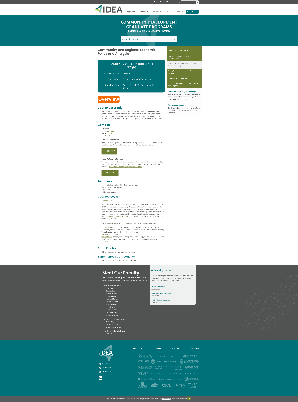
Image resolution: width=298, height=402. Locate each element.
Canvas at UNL (107, 200)
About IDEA (137, 348)
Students (143, 12)
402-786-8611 (111, 133)
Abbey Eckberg (111, 304)
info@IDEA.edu (106, 372)
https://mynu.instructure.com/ (120, 216)
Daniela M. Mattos (108, 131)
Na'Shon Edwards (112, 299)
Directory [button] (156, 12)
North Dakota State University (114, 331)
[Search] (197, 2)
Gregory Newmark (112, 302)
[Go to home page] (108, 10)
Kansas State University (112, 285)
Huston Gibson (111, 288)
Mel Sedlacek (106, 227)
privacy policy (166, 399)
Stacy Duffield (155, 302)
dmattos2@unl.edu (108, 136)
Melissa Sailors (107, 237)
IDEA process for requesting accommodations (125, 167)
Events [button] (179, 12)
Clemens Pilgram (111, 312)
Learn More (110, 173)
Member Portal (171, 2)
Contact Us (157, 2)
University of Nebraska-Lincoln (115, 319)
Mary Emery (110, 322)
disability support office (150, 162)
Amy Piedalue (110, 307)
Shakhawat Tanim (112, 315)
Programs (130, 12)
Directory (109, 151)
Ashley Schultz (155, 289)
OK (189, 399)
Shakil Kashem (111, 296)
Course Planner (192, 12)
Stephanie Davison (112, 294)
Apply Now (105, 364)
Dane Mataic (110, 334)
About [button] (168, 12)
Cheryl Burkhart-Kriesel (113, 327)
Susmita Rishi (110, 291)
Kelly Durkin (106, 234)
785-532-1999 (106, 368)
